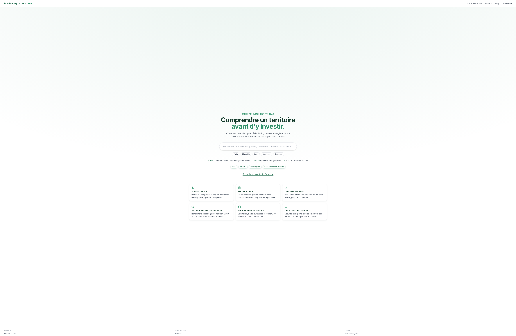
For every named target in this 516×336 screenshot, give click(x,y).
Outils (488, 3)
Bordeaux (266, 154)
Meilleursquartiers (18, 3)
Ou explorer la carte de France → (258, 174)
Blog (497, 3)
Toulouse (278, 154)
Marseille (246, 154)
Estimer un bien (10, 334)
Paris (236, 154)
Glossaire (178, 334)
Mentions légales (351, 334)
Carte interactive (474, 3)
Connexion (507, 3)
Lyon (256, 154)
